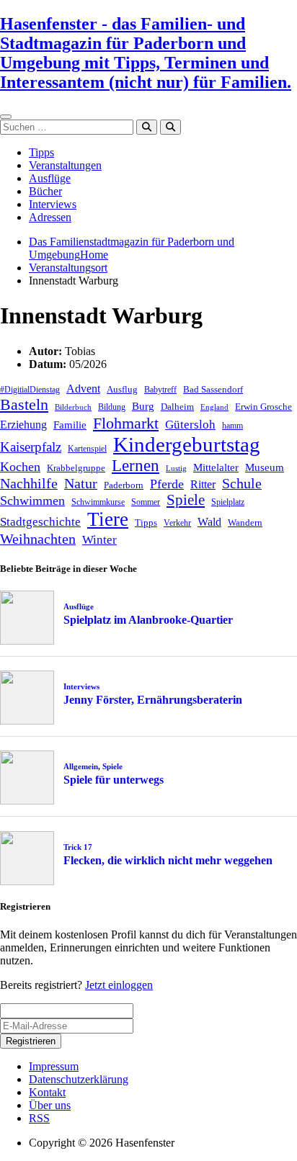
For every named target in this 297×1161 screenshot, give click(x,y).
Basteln (24, 404)
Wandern (245, 522)
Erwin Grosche (263, 406)
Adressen (50, 217)
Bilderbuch (73, 407)
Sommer (145, 502)
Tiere (107, 519)
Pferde (167, 484)
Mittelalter (216, 467)
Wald (209, 522)
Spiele (186, 500)
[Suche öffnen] (170, 127)
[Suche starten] (146, 127)
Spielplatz (227, 502)
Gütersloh (190, 424)
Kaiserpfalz (30, 446)
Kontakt (47, 1092)
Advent (83, 388)
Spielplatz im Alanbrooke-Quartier (148, 620)
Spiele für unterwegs (113, 780)
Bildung (111, 407)
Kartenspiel (87, 449)
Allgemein (80, 766)
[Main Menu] (6, 117)
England (214, 407)
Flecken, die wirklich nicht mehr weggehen (167, 860)
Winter (99, 540)
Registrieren (31, 1041)
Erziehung (23, 424)
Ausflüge (50, 178)
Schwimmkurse (98, 502)
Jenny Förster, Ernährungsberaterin (152, 700)
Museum (264, 467)
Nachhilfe (29, 483)
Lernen (135, 466)
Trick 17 (77, 847)
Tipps (41, 152)
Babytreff (160, 390)
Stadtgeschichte (40, 522)
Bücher (45, 191)
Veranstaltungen (65, 165)
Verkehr (177, 523)
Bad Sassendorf (213, 389)
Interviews (52, 204)
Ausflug (122, 389)
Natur (80, 483)
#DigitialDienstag (30, 390)
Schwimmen (32, 500)
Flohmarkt (126, 423)
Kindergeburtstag (186, 444)
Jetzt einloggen (119, 985)
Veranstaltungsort (68, 267)
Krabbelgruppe (76, 467)
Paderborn (123, 485)
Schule (242, 483)
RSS (39, 1118)
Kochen (20, 467)
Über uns (50, 1105)
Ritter (203, 484)
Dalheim (177, 406)
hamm (232, 426)
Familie (70, 425)
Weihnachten (38, 539)
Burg (143, 406)
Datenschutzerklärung (78, 1079)
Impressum (54, 1066)
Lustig (176, 468)
